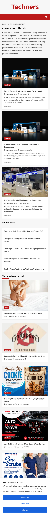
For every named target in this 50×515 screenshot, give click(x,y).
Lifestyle (7, 350)
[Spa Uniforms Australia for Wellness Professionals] (25, 468)
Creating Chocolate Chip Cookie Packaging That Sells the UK (25, 250)
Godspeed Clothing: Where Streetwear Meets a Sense (22, 239)
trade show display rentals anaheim (32, 38)
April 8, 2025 (23, 94)
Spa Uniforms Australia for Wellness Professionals (24, 269)
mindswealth (10, 404)
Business (7, 85)
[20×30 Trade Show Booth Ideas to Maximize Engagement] (25, 126)
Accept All (25, 497)
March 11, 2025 (24, 150)
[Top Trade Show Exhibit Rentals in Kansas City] (25, 182)
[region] (25, 496)
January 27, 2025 (25, 203)
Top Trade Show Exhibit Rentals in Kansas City (22, 200)
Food (6, 308)
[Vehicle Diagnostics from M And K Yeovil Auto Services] (25, 426)
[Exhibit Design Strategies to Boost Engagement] (25, 73)
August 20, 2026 (18, 317)
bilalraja (8, 317)
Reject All (25, 510)
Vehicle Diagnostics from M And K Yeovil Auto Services (22, 260)
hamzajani (9, 359)
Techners (25, 7)
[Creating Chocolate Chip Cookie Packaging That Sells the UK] (25, 381)
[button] (4, 17)
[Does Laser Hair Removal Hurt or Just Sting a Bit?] (25, 295)
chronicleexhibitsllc (11, 94)
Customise (25, 504)
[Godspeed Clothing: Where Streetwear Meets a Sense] (25, 338)
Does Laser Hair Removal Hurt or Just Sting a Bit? (23, 231)
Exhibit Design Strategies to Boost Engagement (23, 91)
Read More (7, 106)
